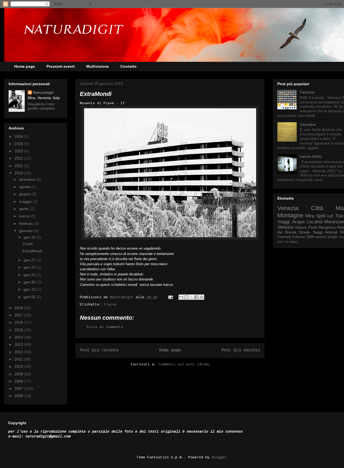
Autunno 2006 (303, 237)
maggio (26, 201)
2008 (19, 381)
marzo (25, 216)
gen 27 (30, 260)
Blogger (219, 457)
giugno (25, 194)
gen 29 (30, 237)
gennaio (26, 231)
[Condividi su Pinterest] (201, 297)
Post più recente (99, 350)
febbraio (26, 223)
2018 (19, 308)
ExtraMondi (32, 251)
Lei (330, 215)
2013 (19, 344)
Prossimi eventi (60, 66)
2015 (19, 330)
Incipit (332, 237)
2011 (19, 359)
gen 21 (30, 275)
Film (280, 241)
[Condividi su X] (191, 297)
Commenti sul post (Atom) (184, 364)
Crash (28, 244)
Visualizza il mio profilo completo (41, 106)
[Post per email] (170, 297)
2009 (19, 374)
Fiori (286, 241)
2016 (19, 322)
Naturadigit (123, 297)
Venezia (287, 208)
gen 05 (30, 297)
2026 (19, 136)
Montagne (290, 215)
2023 (19, 151)
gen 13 (30, 289)
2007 (19, 388)
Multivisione (97, 66)
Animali (331, 232)
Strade (304, 232)
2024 (19, 144)
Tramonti (284, 237)
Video (293, 241)
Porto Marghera (322, 227)
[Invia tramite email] (181, 297)
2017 (19, 315)
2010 (19, 366)
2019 (19, 173)
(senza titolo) (311, 156)
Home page (24, 66)
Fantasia (307, 92)
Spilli (321, 215)
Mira (309, 215)
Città (317, 208)
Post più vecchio (240, 350)
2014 (19, 337)
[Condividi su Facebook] (196, 297)
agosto (25, 187)
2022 (19, 158)
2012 (19, 352)
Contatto (128, 66)
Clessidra (308, 124)
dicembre (27, 179)
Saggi (317, 232)
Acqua (298, 221)
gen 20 (30, 282)
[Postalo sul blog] (186, 297)
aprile (24, 209)
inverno (320, 237)
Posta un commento (105, 327)
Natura (301, 227)
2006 (19, 396)
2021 (19, 166)
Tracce (109, 305)
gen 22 (30, 267)
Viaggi (283, 221)
